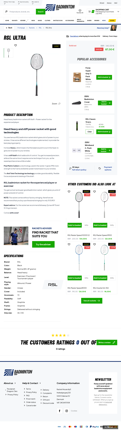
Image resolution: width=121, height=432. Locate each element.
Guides (89, 20)
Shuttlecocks (58, 20)
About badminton (80, 20)
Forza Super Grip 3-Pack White (89, 73)
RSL (40, 28)
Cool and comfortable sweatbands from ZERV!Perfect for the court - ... (90, 154)
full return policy (79, 170)
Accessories (69, 20)
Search (40, 12)
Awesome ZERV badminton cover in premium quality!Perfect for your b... (89, 106)
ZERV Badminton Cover (89, 99)
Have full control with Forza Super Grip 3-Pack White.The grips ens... (89, 83)
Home (7, 20)
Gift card (102, 2)
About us (109, 2)
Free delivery (74, 36)
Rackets (14, 20)
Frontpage (21, 28)
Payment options (108, 168)
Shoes (40, 20)
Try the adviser (43, 244)
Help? (115, 2)
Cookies (74, 411)
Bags (33, 20)
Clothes (47, 20)
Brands (96, 20)
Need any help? (103, 28)
